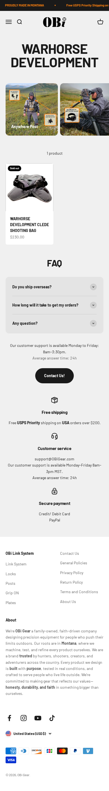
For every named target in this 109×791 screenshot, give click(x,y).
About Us (68, 601)
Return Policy (71, 582)
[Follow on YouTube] (38, 718)
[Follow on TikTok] (52, 718)
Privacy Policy (71, 572)
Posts (10, 583)
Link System (16, 564)
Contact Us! (54, 375)
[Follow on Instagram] (23, 718)
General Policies (73, 562)
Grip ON (12, 592)
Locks (11, 573)
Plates (11, 602)
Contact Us (69, 553)
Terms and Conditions (79, 591)
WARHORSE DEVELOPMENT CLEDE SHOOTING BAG (29, 224)
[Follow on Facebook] (9, 718)
